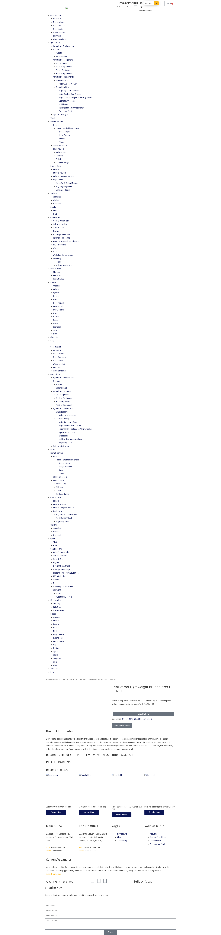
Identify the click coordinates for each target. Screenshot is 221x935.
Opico (55, 320)
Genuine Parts (56, 217)
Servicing (57, 258)
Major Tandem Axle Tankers (70, 94)
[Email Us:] (135, 4)
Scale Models (58, 279)
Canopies (57, 197)
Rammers (57, 36)
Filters (58, 262)
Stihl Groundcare (60, 145)
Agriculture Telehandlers (63, 46)
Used (52, 118)
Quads (53, 207)
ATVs (55, 210)
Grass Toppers (62, 80)
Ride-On (59, 156)
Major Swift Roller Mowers (67, 183)
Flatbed (56, 200)
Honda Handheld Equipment (67, 128)
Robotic (59, 159)
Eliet (55, 334)
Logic (55, 313)
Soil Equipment (62, 63)
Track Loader (58, 360)
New (135, 719)
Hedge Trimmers (65, 135)
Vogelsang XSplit (65, 111)
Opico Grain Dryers (61, 115)
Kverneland (58, 306)
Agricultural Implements (63, 77)
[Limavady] (114, 4)
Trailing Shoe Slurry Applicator (71, 108)
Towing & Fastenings (61, 238)
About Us (54, 337)
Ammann (56, 286)
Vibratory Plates (60, 39)
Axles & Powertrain (61, 221)
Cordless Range (62, 163)
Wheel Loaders (59, 32)
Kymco (56, 293)
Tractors (56, 50)
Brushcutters (64, 132)
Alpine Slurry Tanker (67, 101)
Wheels (56, 248)
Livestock (57, 204)
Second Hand (61, 56)
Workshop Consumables (63, 255)
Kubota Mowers (59, 173)
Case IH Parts (58, 228)
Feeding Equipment (64, 74)
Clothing (56, 272)
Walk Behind (61, 152)
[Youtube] (105, 881)
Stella (55, 323)
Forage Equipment (63, 70)
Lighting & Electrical (61, 234)
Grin (55, 330)
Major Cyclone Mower (68, 84)
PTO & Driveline (59, 245)
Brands (53, 282)
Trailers (53, 193)
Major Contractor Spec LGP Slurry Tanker (75, 97)
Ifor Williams (58, 310)
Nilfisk (56, 317)
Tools (55, 252)
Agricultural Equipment (63, 60)
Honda (56, 125)
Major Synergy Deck (64, 187)
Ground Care (55, 166)
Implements (58, 180)
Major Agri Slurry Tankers (69, 91)
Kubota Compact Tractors (63, 176)
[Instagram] (99, 881)
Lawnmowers (58, 149)
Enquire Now (56, 812)
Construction (55, 347)
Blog (52, 341)
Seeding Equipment (64, 67)
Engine (56, 231)
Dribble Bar (63, 104)
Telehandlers (58, 354)
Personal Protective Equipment (66, 241)
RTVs (55, 214)
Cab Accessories (60, 224)
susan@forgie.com (53, 874)
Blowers (62, 139)
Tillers (61, 142)
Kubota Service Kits (64, 265)
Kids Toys (57, 276)
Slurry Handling (62, 87)
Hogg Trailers (58, 303)
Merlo (55, 299)
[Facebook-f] (93, 881)
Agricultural (55, 43)
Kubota (59, 53)
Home (48, 679)
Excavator (57, 350)
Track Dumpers (59, 357)
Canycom (57, 327)
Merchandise (55, 269)
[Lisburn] (125, 4)
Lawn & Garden (56, 121)
